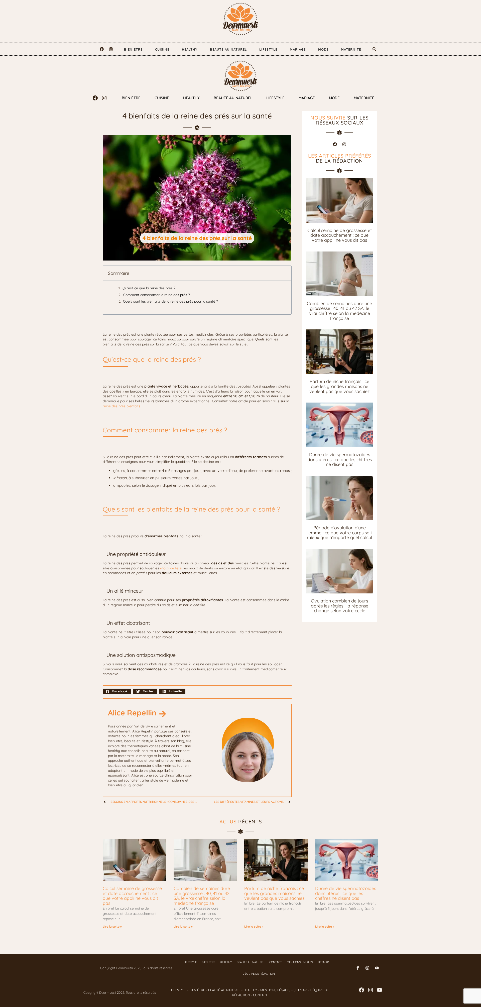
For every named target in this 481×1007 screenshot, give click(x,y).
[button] (374, 49)
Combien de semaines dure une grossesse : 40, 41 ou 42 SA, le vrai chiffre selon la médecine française (339, 311)
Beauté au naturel (228, 49)
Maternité (351, 49)
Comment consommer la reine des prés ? (156, 295)
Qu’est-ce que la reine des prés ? (149, 288)
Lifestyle (268, 49)
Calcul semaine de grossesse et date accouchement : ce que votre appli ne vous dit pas (339, 235)
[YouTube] (380, 990)
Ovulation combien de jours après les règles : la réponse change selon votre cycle (339, 605)
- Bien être (195, 990)
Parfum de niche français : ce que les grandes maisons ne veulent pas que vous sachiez (339, 386)
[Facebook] (102, 49)
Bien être (133, 49)
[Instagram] (111, 49)
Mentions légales (300, 962)
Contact (275, 962)
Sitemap (323, 962)
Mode (323, 49)
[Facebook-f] (358, 968)
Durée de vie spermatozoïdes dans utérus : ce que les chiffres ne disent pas (339, 459)
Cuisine (162, 49)
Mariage (298, 49)
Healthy (189, 49)
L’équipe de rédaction (259, 973)
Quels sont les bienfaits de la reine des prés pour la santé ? (170, 301)
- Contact (259, 995)
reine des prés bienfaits (121, 406)
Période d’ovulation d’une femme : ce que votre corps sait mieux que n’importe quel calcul (339, 532)
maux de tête (171, 568)
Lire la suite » (112, 926)
